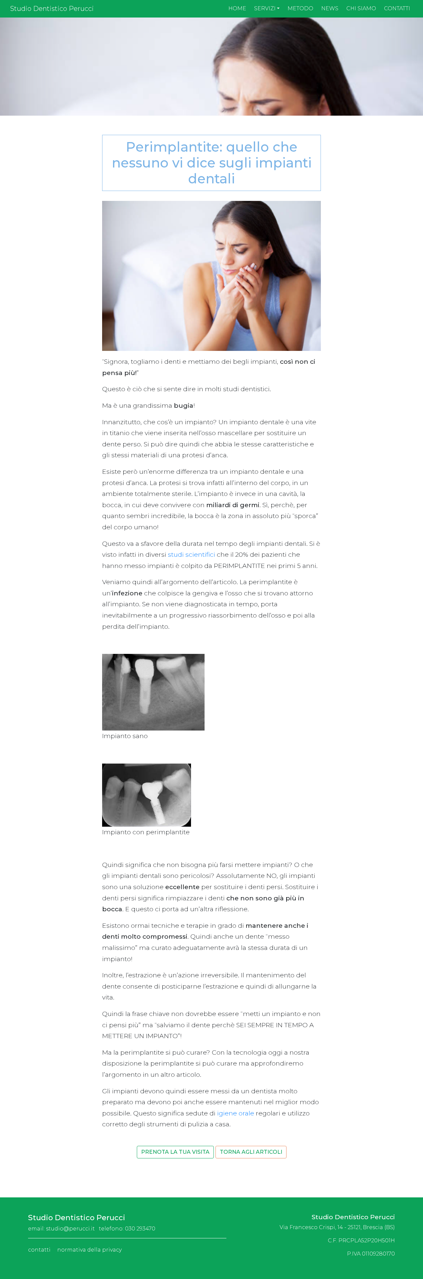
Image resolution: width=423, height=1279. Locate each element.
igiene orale (235, 1113)
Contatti (397, 8)
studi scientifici (191, 554)
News (329, 8)
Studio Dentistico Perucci (52, 9)
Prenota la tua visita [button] (175, 1152)
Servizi (265, 8)
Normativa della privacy (89, 1250)
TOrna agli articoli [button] (251, 1152)
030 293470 (140, 1228)
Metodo (300, 8)
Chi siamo (361, 8)
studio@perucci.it (70, 1228)
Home (237, 8)
